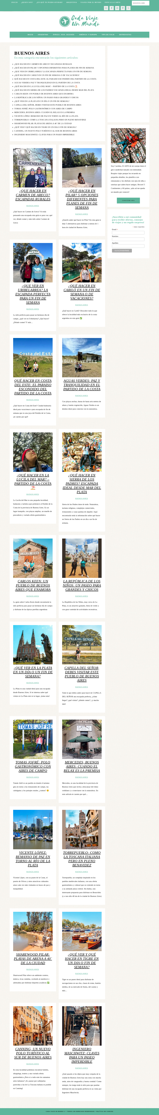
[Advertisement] (128, 84)
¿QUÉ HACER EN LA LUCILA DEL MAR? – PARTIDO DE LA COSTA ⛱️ (45, 86)
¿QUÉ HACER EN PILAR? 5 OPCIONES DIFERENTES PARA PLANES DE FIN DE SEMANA (54, 68)
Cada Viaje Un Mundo (79, 21)
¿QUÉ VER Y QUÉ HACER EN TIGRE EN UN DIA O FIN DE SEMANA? (45, 127)
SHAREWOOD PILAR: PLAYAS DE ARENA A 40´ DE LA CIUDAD (43, 123)
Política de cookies (104, 1111)
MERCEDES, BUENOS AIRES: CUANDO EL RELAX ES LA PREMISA (44, 112)
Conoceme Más (128, 200)
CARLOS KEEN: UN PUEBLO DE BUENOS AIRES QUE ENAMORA (44, 94)
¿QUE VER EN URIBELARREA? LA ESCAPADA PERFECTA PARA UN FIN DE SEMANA (53, 71)
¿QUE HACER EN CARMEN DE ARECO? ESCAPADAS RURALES (43, 64)
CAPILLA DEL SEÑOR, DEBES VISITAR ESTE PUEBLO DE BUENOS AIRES (47, 105)
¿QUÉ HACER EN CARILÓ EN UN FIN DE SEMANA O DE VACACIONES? (47, 75)
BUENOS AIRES (32, 206)
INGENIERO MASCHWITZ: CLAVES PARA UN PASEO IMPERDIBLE (44, 135)
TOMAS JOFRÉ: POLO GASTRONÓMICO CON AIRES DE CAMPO (43, 109)
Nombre (115, 236)
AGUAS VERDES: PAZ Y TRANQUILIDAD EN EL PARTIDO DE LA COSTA (47, 83)
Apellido (115, 243)
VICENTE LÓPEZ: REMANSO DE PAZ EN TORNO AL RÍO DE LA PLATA (46, 116)
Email (115, 229)
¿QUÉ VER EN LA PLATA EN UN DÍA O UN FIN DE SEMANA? (41, 101)
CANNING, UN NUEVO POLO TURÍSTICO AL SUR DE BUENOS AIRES (45, 131)
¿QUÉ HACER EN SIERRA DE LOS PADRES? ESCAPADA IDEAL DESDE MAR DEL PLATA (54, 90)
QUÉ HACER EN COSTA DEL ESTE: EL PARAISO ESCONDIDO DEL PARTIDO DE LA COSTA (55, 79)
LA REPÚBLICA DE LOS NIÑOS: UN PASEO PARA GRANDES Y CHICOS (46, 97)
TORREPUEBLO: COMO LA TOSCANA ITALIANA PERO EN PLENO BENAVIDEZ (50, 120)
